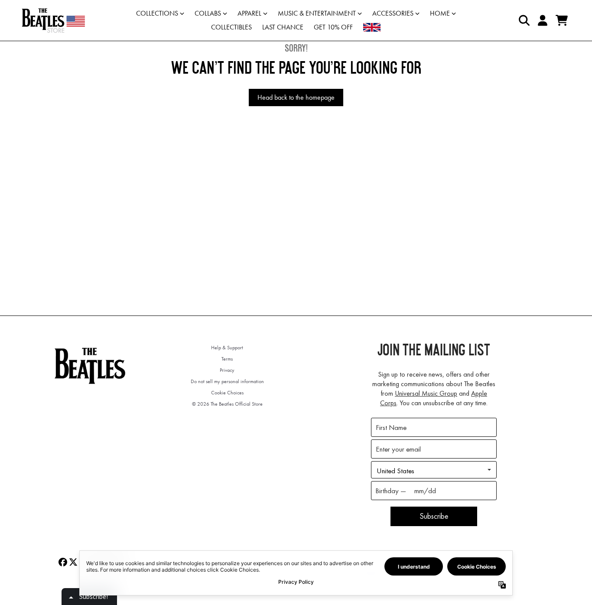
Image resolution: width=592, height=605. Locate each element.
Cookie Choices (227, 392)
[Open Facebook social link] (62, 562)
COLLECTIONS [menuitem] (157, 13)
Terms (227, 358)
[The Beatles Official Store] (53, 20)
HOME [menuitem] (440, 13)
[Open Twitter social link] (73, 562)
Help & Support (227, 347)
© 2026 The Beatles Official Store (227, 403)
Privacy (227, 370)
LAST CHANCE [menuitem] (282, 27)
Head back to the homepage (296, 97)
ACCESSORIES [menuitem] (392, 13)
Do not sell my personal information (227, 381)
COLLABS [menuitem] (208, 13)
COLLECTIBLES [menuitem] (231, 27)
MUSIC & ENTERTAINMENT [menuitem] (317, 13)
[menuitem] (372, 27)
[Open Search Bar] (523, 20)
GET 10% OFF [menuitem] (333, 27)
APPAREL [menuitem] (249, 13)
